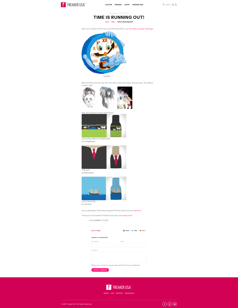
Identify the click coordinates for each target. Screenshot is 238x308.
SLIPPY (127, 5)
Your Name (94, 241)
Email (122, 241)
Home (107, 22)
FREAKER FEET (137, 5)
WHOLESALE (129, 293)
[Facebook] (164, 304)
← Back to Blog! (94, 230)
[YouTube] (175, 304)
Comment (94, 250)
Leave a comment (100, 270)
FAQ (112, 293)
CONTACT (119, 293)
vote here (137, 210)
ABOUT (106, 293)
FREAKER (118, 5)
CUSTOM (108, 5)
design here (127, 215)
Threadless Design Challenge (141, 29)
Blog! (113, 22)
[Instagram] (170, 304)
